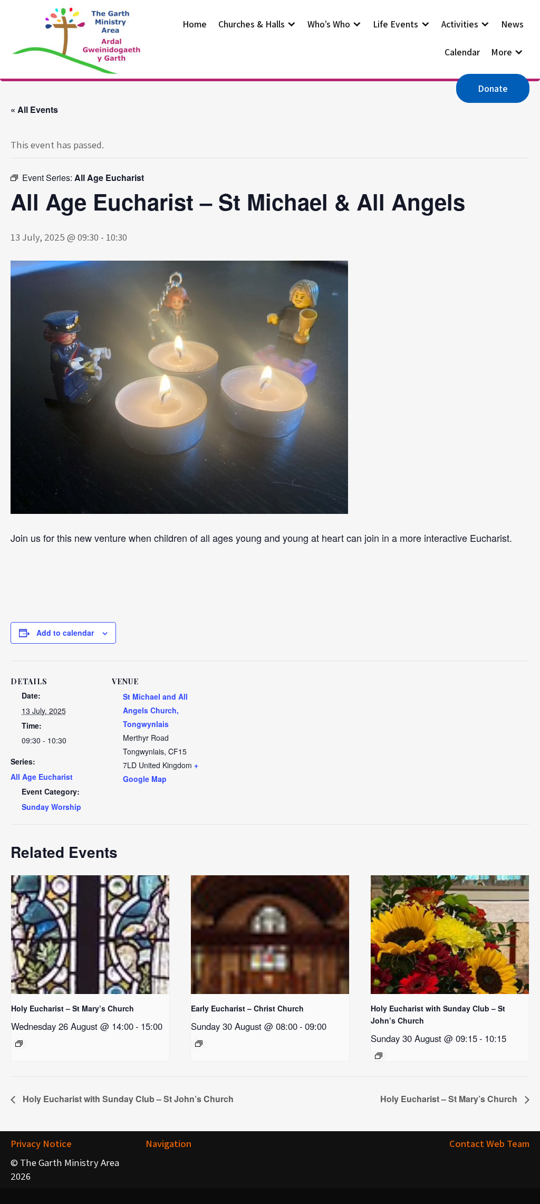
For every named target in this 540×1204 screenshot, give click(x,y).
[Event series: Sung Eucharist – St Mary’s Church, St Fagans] (19, 1043)
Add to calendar (65, 632)
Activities (459, 24)
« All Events (34, 109)
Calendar (462, 52)
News (512, 24)
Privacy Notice (41, 1143)
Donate (493, 88)
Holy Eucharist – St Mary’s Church (72, 1008)
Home (194, 24)
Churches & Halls (251, 24)
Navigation (168, 1143)
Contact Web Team (489, 1143)
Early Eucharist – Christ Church (247, 1008)
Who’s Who (328, 24)
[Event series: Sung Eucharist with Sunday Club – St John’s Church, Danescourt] (378, 1056)
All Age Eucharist (42, 776)
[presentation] (90, 934)
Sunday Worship (51, 806)
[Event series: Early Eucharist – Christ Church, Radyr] (198, 1043)
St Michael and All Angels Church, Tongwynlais (155, 710)
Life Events (395, 24)
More (501, 52)
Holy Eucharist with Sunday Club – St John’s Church (127, 1099)
